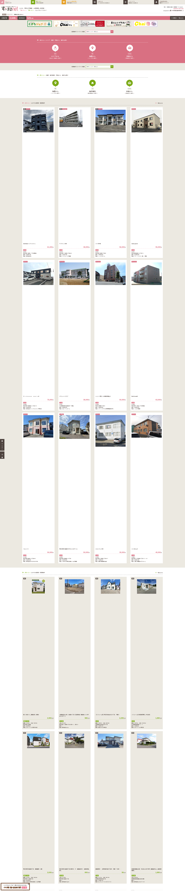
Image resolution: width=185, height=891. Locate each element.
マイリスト (2, 446)
